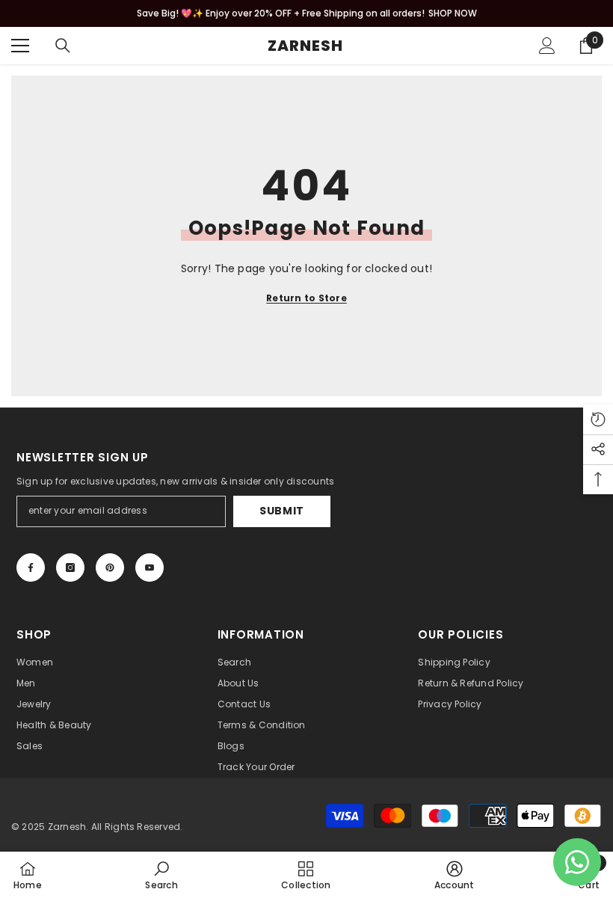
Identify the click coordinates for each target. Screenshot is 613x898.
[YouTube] (149, 567)
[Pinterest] (110, 567)
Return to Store (306, 298)
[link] (161, 875)
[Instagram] (70, 567)
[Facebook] (30, 567)
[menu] (20, 46)
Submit (281, 510)
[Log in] (547, 45)
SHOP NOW (452, 13)
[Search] (63, 46)
